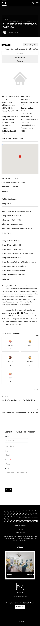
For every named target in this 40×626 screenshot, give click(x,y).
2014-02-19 (6, 45)
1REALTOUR (21, 621)
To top (36, 335)
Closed (9, 102)
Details (7, 469)
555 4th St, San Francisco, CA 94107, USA (18, 400)
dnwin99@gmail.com (20, 596)
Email (7, 451)
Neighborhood (20, 57)
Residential (10, 119)
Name (7, 436)
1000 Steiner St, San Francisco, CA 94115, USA (20, 413)
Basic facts (20, 53)
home (6, 19)
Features (20, 61)
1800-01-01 (10, 574)
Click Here (20, 607)
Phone (8, 460)
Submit (8, 490)
